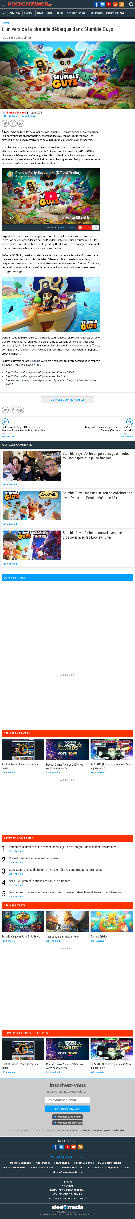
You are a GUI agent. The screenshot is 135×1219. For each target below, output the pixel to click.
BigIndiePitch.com (118, 1167)
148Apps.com (62, 1162)
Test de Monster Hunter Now (62, 936)
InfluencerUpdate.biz (15, 1167)
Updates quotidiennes (69, 1116)
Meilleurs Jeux (95, 12)
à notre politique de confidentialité (108, 1130)
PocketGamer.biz (84, 1162)
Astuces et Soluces (76, 12)
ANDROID (15, 12)
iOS (4, 12)
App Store (13, 364)
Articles (59, 12)
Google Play (33, 364)
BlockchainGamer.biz (43, 1167)
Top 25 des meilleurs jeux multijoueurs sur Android (35, 376)
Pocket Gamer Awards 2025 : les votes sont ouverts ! (64, 766)
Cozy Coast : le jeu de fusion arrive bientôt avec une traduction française (55, 869)
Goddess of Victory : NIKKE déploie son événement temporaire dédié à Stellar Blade (23, 429)
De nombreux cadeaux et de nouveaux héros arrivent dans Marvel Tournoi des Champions (66, 892)
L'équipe (67, 1182)
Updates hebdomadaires (70, 1122)
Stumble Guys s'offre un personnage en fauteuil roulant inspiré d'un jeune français (97, 455)
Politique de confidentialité (67, 1198)
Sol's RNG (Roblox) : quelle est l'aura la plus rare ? (40, 881)
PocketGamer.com (20, 1162)
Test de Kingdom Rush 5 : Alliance (21, 936)
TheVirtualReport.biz (71, 1167)
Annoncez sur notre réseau (67, 1190)
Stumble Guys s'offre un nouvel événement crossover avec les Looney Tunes (94, 535)
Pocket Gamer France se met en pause (34, 858)
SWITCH (29, 12)
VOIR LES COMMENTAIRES (67, 399)
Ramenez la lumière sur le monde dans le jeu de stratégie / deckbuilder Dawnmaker (62, 847)
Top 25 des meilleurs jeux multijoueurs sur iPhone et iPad (39, 372)
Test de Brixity (99, 936)
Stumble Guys (28, 116)
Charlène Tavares (16, 112)
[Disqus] (67, 625)
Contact (67, 1186)
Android (13, 116)
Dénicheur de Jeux (115, 12)
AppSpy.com (43, 1162)
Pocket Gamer (66, 227)
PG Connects (95, 1167)
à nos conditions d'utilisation (76, 1130)
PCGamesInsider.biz (109, 1162)
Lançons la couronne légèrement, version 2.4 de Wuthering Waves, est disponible (109, 429)
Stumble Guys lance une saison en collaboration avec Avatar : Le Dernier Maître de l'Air (97, 495)
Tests (49, 12)
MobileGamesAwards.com (68, 1172)
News (40, 12)
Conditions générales (67, 1194)
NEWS (5, 23)
